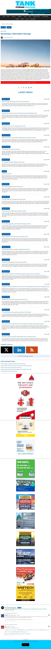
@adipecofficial (13, 615)
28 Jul (18, 615)
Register (28, 82)
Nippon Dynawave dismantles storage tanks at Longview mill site (19, 137)
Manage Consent (23, 647)
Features (13, 16)
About (22, 19)
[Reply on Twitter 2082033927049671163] (5, 621)
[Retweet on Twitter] (4, 613)
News (8, 16)
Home (4, 16)
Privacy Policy (28, 647)
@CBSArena (42, 629)
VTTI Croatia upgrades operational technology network (16, 223)
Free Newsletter (45, 16)
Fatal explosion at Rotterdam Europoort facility (14, 211)
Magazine (20, 16)
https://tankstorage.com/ (23, 631)
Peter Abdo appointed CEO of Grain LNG (12, 186)
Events (25, 16)
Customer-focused (6, 173)
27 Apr (13, 626)
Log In (27, 19)
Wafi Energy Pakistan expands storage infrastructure (16, 249)
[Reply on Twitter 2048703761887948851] (5, 635)
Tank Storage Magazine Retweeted (11, 613)
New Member (33, 19)
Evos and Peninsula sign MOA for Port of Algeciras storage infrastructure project (23, 324)
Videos (29, 16)
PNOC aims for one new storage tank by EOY (13, 126)
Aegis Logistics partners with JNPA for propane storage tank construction (21, 273)
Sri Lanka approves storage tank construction (14, 199)
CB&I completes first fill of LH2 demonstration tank (15, 236)
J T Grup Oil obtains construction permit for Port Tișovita (16, 312)
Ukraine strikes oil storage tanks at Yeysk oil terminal (15, 101)
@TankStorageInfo (20, 629)
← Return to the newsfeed (7, 24)
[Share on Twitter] (23, 87)
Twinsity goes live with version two (11, 149)
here (35, 82)
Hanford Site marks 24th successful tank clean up (15, 299)
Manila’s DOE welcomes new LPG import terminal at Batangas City (19, 113)
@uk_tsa (9, 626)
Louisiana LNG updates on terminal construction (14, 262)
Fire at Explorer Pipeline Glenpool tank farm (13, 162)
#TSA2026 (13, 627)
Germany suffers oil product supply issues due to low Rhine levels (19, 336)
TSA (6, 626)
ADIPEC (7, 615)
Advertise (17, 19)
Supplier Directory (36, 16)
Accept (25, 644)
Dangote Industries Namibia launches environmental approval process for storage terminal (25, 286)
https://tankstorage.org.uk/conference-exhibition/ (22, 633)
